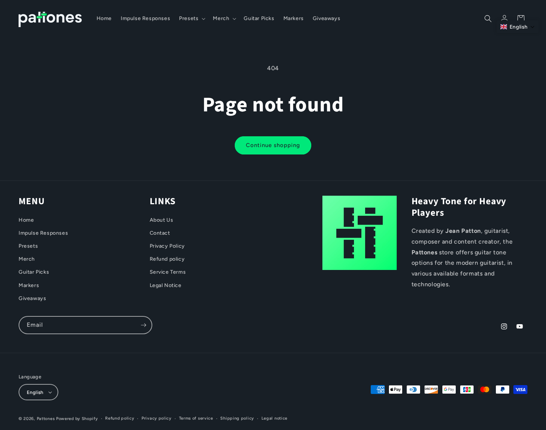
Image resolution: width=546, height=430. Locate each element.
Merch (27, 259)
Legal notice (274, 418)
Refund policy (167, 259)
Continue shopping (273, 145)
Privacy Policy (167, 246)
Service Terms (168, 272)
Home (26, 220)
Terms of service (196, 418)
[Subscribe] (143, 325)
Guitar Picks (34, 272)
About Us (161, 220)
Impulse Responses (43, 233)
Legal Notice (166, 285)
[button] (191, 18)
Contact (160, 233)
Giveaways (32, 298)
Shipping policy (237, 418)
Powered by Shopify (77, 418)
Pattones (46, 418)
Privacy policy (157, 418)
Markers (29, 285)
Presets (28, 246)
